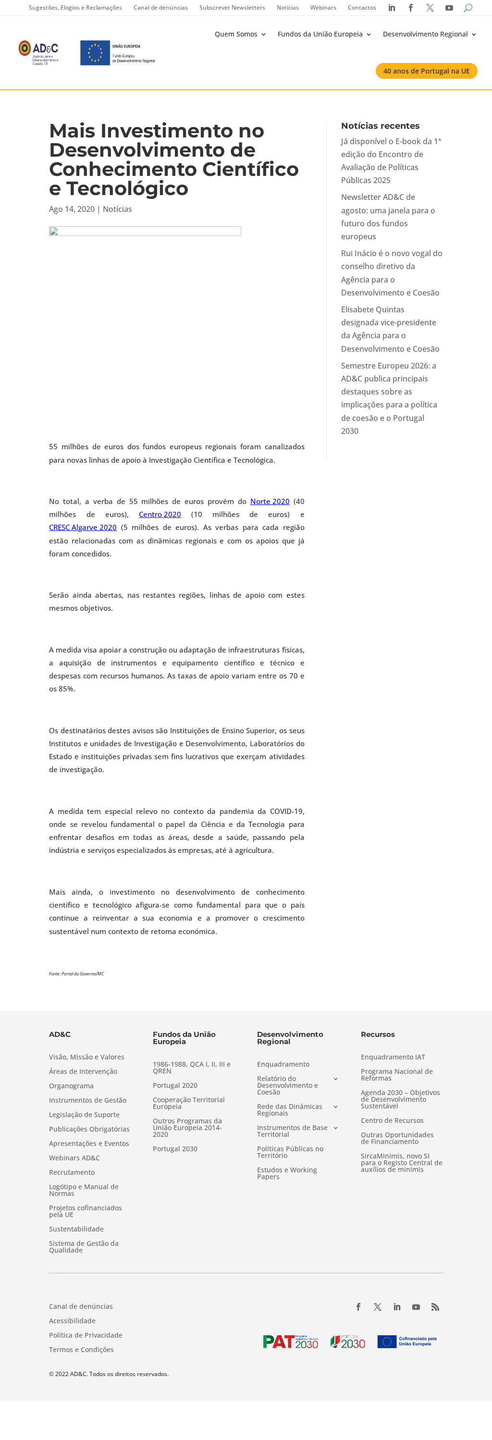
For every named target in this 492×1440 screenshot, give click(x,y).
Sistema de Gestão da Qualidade (84, 1247)
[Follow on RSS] (435, 1307)
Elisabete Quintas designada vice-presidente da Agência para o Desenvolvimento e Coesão (390, 329)
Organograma (71, 1086)
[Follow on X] (377, 1307)
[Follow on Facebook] (358, 1307)
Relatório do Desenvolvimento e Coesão (287, 1085)
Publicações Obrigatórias (89, 1129)
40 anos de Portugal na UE (426, 70)
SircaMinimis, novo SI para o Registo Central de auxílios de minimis (402, 1163)
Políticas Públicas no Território (290, 1152)
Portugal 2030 (175, 1149)
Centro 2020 (160, 514)
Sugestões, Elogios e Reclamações (75, 7)
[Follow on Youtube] (416, 1307)
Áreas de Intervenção (83, 1072)
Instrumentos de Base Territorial (292, 1131)
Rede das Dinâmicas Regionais (289, 1110)
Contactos (362, 7)
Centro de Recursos (392, 1121)
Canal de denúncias (161, 7)
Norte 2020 (270, 501)
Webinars (323, 7)
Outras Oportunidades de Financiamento (397, 1139)
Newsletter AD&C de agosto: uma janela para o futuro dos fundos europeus (388, 217)
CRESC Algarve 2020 (83, 527)
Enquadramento (283, 1065)
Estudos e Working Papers (287, 1174)
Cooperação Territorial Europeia (189, 1103)
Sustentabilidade (76, 1229)
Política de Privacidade (86, 1336)
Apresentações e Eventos (89, 1144)
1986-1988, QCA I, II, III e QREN (192, 1068)
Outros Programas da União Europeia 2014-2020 (187, 1128)
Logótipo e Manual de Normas (84, 1190)
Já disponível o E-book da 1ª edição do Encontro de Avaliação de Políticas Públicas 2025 (391, 161)
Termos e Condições (81, 1350)
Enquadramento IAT (393, 1057)
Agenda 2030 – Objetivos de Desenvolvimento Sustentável (400, 1099)
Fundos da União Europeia (320, 33)
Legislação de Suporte (84, 1115)
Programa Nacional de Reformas (397, 1075)
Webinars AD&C (74, 1158)
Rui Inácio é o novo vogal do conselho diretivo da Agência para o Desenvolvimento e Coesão (392, 273)
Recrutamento (72, 1173)
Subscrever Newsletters (232, 7)
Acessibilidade (72, 1321)
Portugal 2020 (175, 1086)
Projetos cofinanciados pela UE (85, 1212)
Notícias (288, 7)
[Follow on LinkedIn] (397, 1307)
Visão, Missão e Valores (86, 1057)
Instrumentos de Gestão (87, 1101)
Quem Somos (236, 33)
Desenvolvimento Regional (425, 33)
